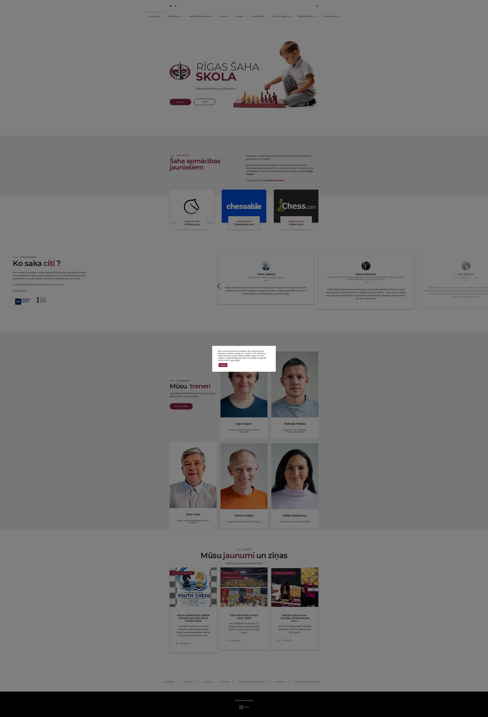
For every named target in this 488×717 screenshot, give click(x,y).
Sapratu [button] (223, 365)
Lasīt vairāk (235, 360)
